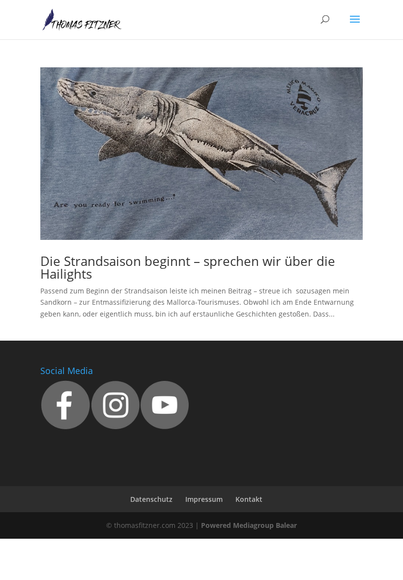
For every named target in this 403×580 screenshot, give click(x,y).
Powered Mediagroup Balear (249, 525)
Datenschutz (151, 499)
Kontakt (248, 499)
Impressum (204, 499)
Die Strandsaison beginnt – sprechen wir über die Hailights (187, 267)
